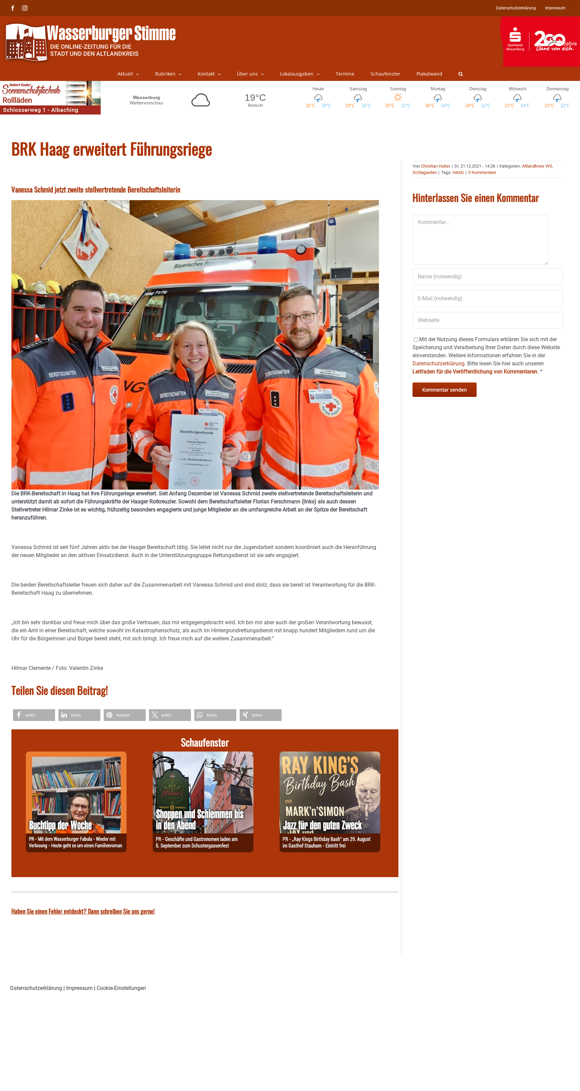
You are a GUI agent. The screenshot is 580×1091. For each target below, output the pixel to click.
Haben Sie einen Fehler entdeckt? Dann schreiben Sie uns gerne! (83, 911)
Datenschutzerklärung (36, 988)
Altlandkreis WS (537, 166)
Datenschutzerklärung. (439, 363)
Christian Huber (435, 166)
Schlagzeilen (425, 172)
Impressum (79, 988)
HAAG (458, 172)
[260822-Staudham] (330, 755)
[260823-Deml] (203, 755)
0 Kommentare (482, 172)
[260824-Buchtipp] (76, 755)
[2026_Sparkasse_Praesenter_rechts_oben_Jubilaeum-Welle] (540, 20)
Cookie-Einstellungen (121, 988)
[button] (460, 74)
